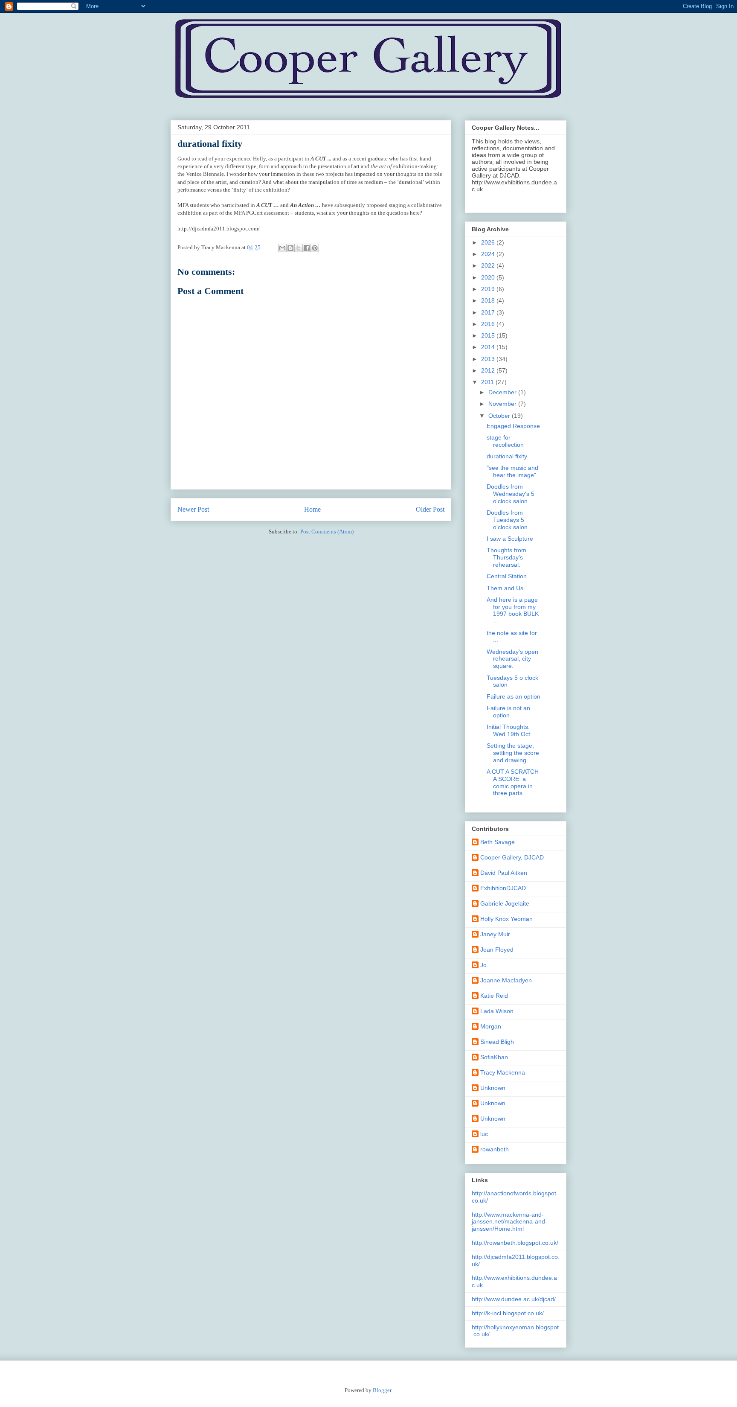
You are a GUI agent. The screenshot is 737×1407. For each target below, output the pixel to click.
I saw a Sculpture (510, 538)
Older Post (430, 509)
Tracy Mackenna (502, 1072)
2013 (488, 358)
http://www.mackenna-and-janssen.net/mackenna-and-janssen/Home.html (509, 1221)
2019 (488, 288)
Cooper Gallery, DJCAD (512, 857)
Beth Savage (497, 842)
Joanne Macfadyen (506, 980)
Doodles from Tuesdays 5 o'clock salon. (508, 519)
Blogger (382, 1390)
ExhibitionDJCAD (503, 888)
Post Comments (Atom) (327, 531)
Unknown (492, 1087)
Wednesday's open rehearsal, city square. (512, 659)
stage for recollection (505, 441)
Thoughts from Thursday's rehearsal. (506, 557)
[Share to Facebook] (306, 248)
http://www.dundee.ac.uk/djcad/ (514, 1299)
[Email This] (282, 248)
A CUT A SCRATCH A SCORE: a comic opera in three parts (513, 782)
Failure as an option (513, 696)
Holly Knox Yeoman (506, 918)
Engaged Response (513, 425)
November (503, 403)
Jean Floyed (497, 949)
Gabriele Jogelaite (504, 903)
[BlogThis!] (290, 248)
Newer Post (193, 509)
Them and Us (505, 588)
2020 (488, 277)
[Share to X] (298, 248)
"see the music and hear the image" (512, 471)
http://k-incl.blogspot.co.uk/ (508, 1313)
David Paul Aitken (503, 872)
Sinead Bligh (497, 1041)
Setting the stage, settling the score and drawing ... (513, 752)
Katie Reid (494, 995)
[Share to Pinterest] (314, 248)
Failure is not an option (508, 712)
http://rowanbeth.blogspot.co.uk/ (515, 1242)
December (503, 392)
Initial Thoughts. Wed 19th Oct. (509, 730)
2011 (488, 382)
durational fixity (507, 456)
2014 (488, 347)
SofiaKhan (494, 1057)
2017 (488, 312)
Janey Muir (495, 934)
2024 (488, 254)
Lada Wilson (497, 1011)
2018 (488, 300)
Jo (483, 964)
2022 (488, 265)
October (500, 415)
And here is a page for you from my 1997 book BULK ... (513, 610)
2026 (488, 242)
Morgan (490, 1026)
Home (312, 509)
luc (484, 1133)
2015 (488, 335)
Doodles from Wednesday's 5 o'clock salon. (510, 493)
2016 (488, 323)
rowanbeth (494, 1149)
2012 (488, 370)
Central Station (507, 576)
